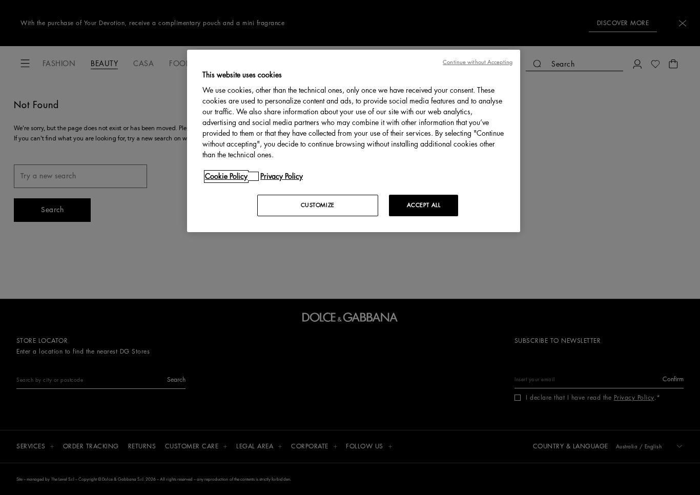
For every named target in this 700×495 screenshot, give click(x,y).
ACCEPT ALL (424, 205)
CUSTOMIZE (318, 205)
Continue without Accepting (477, 62)
